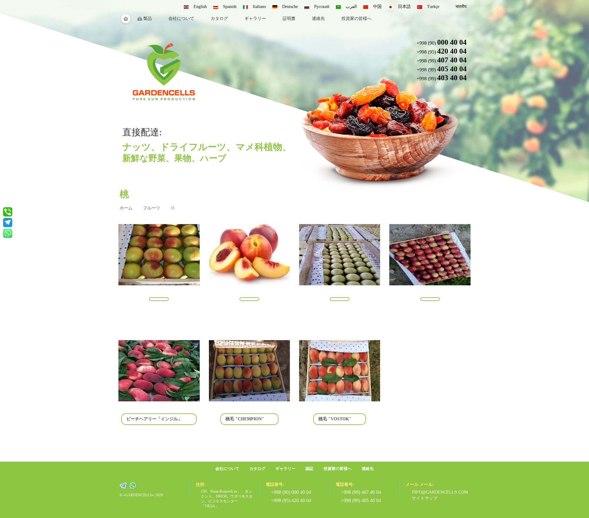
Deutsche (290, 6)
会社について (181, 18)
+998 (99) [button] (441, 60)
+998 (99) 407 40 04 (361, 492)
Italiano (259, 6)
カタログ (219, 18)
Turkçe (433, 6)
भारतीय (461, 6)
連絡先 (318, 18)
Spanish (230, 6)
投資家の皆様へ (356, 18)
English (200, 6)
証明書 (289, 18)
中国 (377, 6)
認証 (310, 468)
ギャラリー (255, 18)
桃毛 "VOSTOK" (335, 419)
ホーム (126, 208)
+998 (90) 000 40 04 (291, 492)
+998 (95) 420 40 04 (291, 500)
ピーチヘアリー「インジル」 (154, 419)
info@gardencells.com (437, 492)
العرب (351, 6)
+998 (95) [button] (441, 51)
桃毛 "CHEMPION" (244, 419)
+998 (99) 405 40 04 (361, 500)
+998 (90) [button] (441, 42)
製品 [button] (147, 18)
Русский (321, 6)
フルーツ (151, 208)
